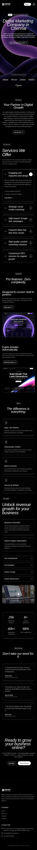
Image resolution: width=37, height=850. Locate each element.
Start (26, 4)
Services (3, 816)
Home (3, 811)
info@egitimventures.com (11, 833)
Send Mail (11, 763)
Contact (3, 818)
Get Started (17, 132)
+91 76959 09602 (9, 836)
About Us (4, 813)
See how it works (9, 362)
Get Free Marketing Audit (17, 43)
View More (8, 198)
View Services (24, 763)
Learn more (7, 307)
